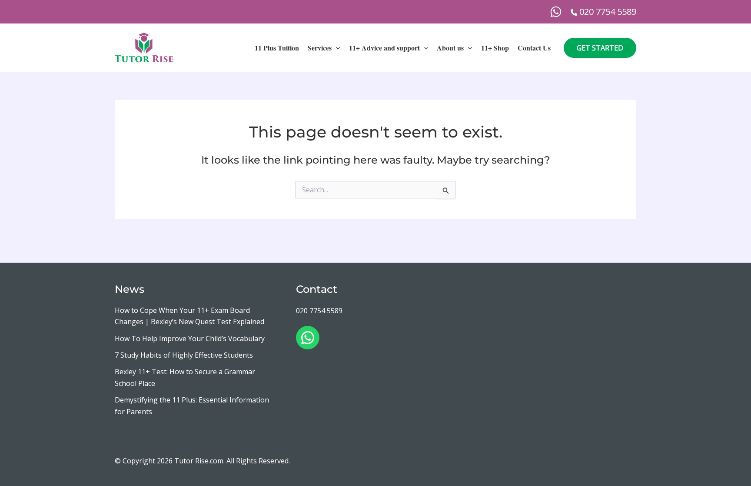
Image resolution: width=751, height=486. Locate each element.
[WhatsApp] (556, 12)
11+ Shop (495, 48)
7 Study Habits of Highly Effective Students (184, 355)
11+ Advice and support (384, 48)
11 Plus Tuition (277, 48)
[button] (336, 47)
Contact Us (534, 48)
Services (320, 48)
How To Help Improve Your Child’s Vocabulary (190, 338)
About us (450, 48)
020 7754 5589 (319, 310)
